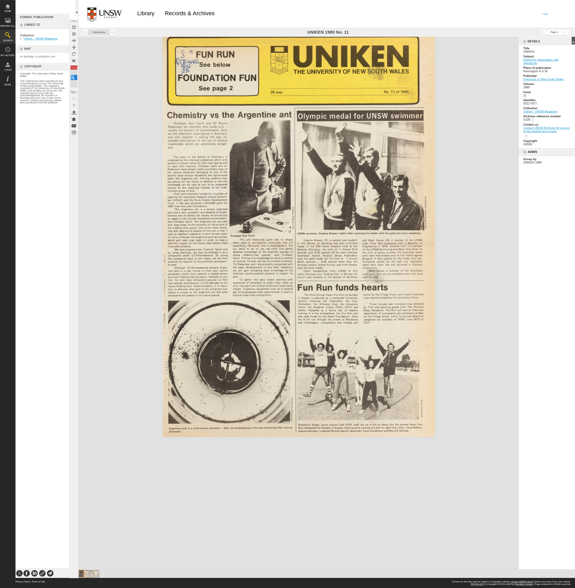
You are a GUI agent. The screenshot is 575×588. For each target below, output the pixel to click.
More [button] (7, 84)
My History (8, 55)
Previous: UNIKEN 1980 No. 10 (85, 32)
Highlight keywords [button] (73, 105)
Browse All (7, 26)
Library (146, 13)
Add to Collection (73, 119)
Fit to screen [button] (73, 33)
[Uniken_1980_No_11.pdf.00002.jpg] (86, 573)
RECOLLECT (477, 584)
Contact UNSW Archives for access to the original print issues (546, 129)
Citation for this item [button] (73, 132)
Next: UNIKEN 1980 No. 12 (112, 32)
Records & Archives (190, 13)
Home (7, 11)
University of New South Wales (543, 79)
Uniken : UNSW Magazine (41, 38)
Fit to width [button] (73, 40)
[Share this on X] (19, 573)
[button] (74, 77)
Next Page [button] (568, 32)
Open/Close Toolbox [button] (76, 8)
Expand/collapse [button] (573, 40)
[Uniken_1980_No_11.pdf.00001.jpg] (81, 573)
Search (8, 40)
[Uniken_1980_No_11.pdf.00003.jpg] (91, 573)
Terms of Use (38, 581)
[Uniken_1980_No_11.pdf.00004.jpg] (96, 573)
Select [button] (563, 32)
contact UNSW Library (522, 581)
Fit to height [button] (73, 47)
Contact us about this (73, 125)
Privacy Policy (22, 581)
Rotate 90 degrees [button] (73, 54)
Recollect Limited (524, 584)
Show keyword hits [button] (73, 99)
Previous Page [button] (544, 32)
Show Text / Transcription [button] (73, 92)
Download (73, 112)
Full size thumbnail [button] (73, 27)
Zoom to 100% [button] (73, 60)
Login (7, 70)
